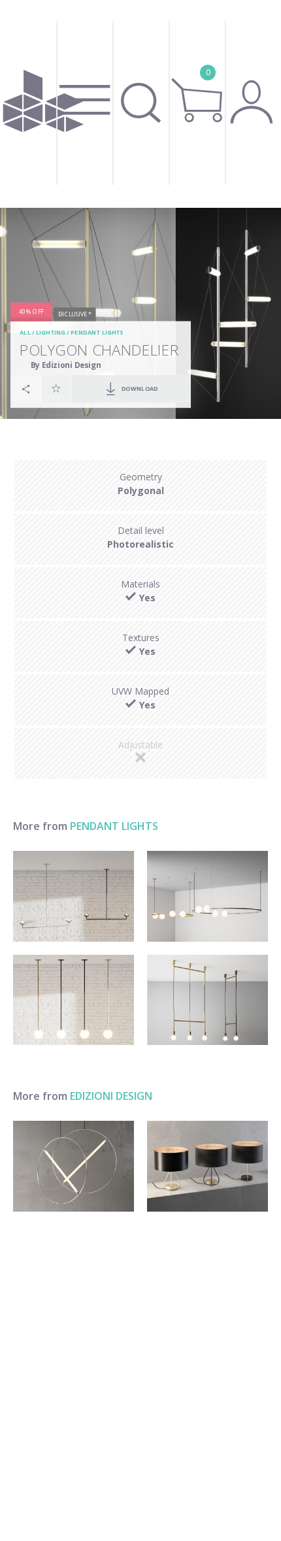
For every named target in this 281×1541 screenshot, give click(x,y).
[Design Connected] (43, 104)
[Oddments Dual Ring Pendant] (207, 896)
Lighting (50, 333)
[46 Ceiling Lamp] (73, 1166)
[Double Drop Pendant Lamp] (73, 896)
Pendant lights (97, 333)
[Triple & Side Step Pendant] (207, 1000)
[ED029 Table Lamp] (207, 1166)
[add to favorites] (56, 388)
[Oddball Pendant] (73, 1000)
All (25, 333)
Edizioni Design (111, 1096)
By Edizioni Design (66, 365)
